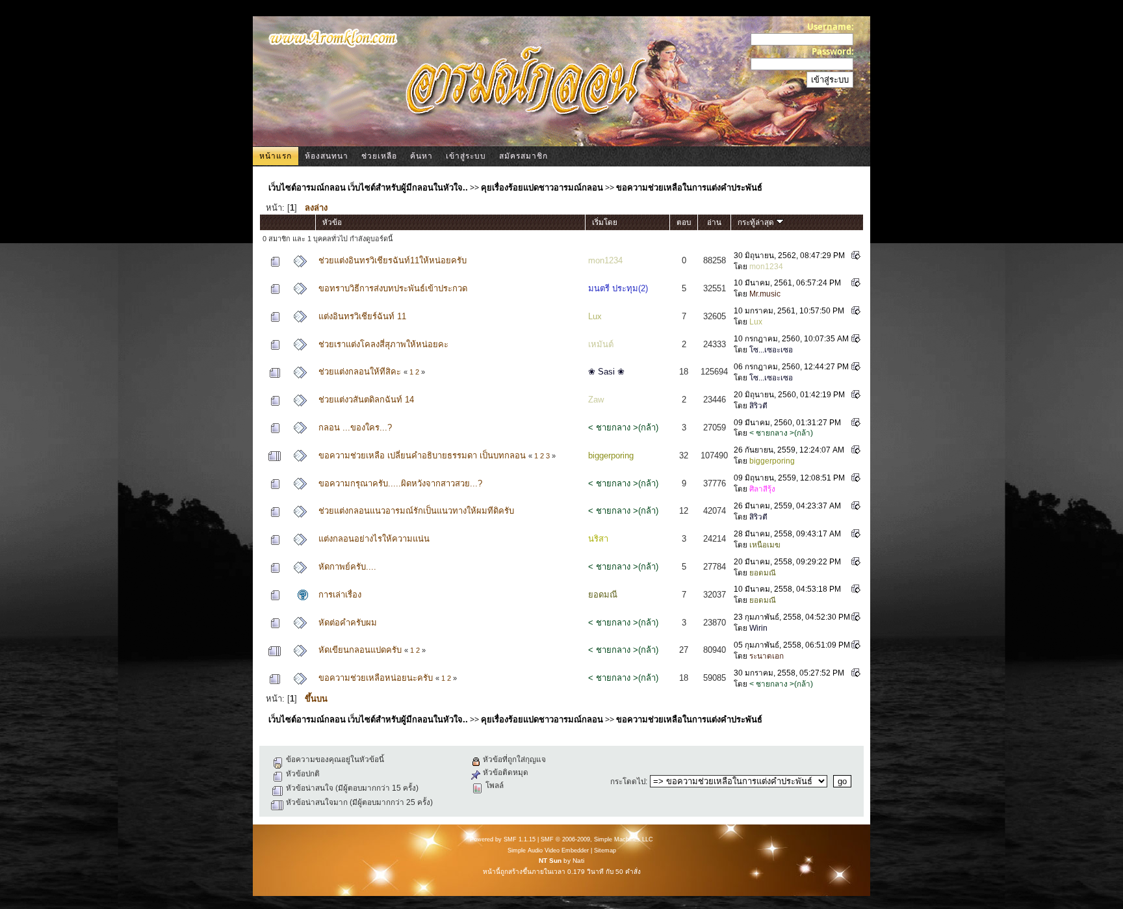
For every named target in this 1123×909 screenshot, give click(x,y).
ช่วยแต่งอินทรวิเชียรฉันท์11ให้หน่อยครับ (392, 260)
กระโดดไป (627, 781)
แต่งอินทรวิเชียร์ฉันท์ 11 (362, 316)
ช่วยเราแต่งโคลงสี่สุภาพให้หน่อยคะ (383, 344)
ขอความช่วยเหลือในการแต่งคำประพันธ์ (689, 187)
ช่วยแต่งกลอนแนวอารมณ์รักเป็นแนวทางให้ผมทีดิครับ (416, 511)
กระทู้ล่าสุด (757, 222)
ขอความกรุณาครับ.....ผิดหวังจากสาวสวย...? (400, 483)
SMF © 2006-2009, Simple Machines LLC (597, 839)
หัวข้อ (332, 222)
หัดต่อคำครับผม (347, 622)
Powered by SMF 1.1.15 (503, 839)
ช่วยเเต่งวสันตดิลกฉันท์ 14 (366, 399)
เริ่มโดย (604, 222)
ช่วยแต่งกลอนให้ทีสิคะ (359, 371)
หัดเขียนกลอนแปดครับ (360, 650)
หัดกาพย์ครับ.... (347, 567)
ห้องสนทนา (326, 156)
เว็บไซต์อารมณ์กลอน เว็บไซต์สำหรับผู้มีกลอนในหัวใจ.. (368, 187)
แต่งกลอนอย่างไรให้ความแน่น (374, 539)
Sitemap (605, 850)
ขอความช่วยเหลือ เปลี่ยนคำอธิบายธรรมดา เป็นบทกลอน (422, 455)
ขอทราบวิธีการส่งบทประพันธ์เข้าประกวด (392, 288)
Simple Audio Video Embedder (548, 850)
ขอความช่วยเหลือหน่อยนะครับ (375, 678)
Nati (578, 860)
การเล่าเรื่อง (339, 594)
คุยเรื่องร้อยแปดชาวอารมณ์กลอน (542, 187)
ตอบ (684, 222)
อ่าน (714, 222)
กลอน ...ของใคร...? (355, 427)
